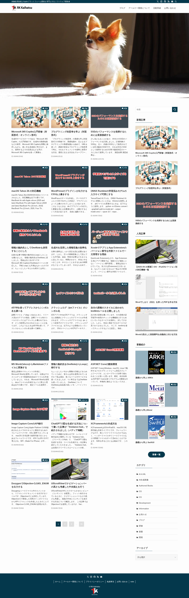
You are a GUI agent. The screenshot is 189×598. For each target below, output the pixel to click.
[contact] (172, 1)
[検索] (176, 1)
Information (144, 508)
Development (145, 503)
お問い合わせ (122, 582)
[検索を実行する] (175, 109)
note (132, 582)
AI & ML (142, 474)
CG (140, 491)
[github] (165, 1)
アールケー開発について (73, 582)
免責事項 (110, 582)
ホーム (57, 582)
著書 (141, 532)
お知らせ (143, 514)
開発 (141, 537)
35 (81, 524)
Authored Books (146, 486)
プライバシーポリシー (95, 582)
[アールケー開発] (25, 8)
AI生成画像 (143, 480)
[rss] (168, 1)
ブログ (142, 520)
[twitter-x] (158, 1)
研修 (141, 526)
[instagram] (161, 1)
